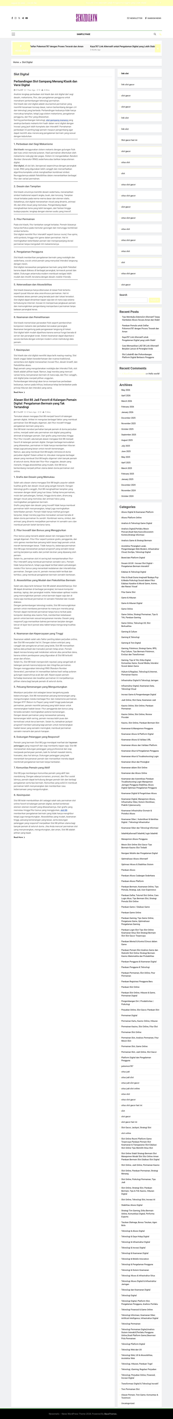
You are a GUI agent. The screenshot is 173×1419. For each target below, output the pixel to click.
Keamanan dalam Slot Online (134, 767)
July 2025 (125, 446)
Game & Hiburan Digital (131, 603)
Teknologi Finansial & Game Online (137, 1309)
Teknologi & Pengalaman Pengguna (137, 1264)
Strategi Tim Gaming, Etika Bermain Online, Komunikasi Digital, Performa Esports (137, 1213)
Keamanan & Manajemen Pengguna (137, 728)
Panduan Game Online (131, 912)
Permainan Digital (129, 1015)
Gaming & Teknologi (130, 637)
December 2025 (128, 418)
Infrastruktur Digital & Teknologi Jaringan (139, 680)
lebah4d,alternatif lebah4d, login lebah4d (139, 833)
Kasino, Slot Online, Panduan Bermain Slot (140, 723)
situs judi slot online (130, 1088)
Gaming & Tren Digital (131, 643)
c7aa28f (19, 90)
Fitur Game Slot (128, 592)
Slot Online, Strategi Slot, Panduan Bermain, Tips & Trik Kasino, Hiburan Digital (137, 1191)
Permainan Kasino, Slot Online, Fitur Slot (139, 1026)
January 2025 (127, 479)
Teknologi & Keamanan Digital (134, 1253)
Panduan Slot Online (130, 987)
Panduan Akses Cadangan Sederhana (138, 875)
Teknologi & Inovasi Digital (133, 1248)
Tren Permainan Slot (130, 1389)
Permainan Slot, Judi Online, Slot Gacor (139, 1052)
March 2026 (126, 401)
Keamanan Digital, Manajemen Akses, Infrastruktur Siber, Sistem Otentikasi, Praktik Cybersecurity (138, 802)
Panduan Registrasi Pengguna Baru (137, 981)
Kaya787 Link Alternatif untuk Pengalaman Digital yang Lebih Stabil (94, 46)
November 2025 (128, 423)
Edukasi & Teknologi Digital (133, 572)
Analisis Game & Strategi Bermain (136, 540)
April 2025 (125, 462)
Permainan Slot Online (131, 1032)
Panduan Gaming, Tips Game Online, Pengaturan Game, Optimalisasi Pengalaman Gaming (137, 921)
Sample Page (83, 34)
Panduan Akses (128, 870)
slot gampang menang (57, 120)
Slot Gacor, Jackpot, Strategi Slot (136, 1127)
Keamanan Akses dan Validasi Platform (139, 745)
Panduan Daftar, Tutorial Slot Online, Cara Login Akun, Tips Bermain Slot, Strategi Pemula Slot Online (139, 898)
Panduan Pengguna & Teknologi (135, 967)
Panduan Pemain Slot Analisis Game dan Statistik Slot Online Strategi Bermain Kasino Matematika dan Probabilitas (139, 953)
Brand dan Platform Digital (133, 557)
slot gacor (126, 95)
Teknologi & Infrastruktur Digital (135, 1242)
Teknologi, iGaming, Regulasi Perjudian (138, 1369)
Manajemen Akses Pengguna (134, 839)
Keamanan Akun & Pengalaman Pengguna (140, 751)
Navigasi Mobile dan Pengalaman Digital (139, 853)
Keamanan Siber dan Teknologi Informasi (139, 828)
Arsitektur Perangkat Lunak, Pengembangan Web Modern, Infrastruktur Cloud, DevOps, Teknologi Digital (140, 549)
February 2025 (127, 474)
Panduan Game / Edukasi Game (135, 907)
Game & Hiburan (128, 597)
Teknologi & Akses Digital (133, 1231)
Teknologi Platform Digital (133, 1344)
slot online (126, 1133)
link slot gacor (127, 84)
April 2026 (125, 395)
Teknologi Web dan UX (131, 1349)
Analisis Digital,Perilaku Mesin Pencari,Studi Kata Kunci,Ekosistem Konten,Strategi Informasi (137, 532)
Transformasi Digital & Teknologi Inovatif (139, 1383)
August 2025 (127, 440)
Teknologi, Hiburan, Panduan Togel (136, 1364)
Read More (18, 392)
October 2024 (127, 496)
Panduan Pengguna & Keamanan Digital (139, 961)
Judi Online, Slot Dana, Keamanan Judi (138, 700)
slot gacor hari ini (129, 1122)
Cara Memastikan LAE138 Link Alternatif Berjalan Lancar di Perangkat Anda (112, 3)
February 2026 (127, 407)
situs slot (125, 162)
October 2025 (127, 429)
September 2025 (128, 434)
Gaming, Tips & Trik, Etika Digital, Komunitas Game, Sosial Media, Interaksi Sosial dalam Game (139, 663)
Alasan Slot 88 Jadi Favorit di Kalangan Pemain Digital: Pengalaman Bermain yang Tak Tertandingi (45, 403)
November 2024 (128, 490)
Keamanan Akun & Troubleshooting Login (140, 756)
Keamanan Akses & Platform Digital (137, 734)
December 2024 (128, 485)
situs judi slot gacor (130, 1083)
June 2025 (126, 451)
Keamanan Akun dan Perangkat (135, 762)
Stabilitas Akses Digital (131, 1205)
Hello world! (154, 373)
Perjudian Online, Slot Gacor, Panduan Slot (140, 1010)
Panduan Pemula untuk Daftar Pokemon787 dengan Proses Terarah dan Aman (140, 328)
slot (123, 173)
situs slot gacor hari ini (131, 1105)
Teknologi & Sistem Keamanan (135, 1270)
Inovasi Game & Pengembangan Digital (138, 694)
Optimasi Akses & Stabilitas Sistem (137, 864)
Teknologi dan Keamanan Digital (135, 1290)
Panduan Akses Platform (132, 881)
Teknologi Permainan (130, 1324)
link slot (125, 118)
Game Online (127, 609)
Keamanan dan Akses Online (134, 773)
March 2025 (126, 468)
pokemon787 (127, 1066)
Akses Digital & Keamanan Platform (137, 512)
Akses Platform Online (131, 517)
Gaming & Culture (129, 631)
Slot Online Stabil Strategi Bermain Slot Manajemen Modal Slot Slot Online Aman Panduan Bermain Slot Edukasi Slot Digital (140, 1156)
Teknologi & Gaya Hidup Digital (135, 1236)
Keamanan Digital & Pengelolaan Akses (139, 793)
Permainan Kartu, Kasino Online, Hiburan (139, 1021)
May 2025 (125, 457)
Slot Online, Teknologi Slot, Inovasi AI (138, 1199)
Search (123, 294)
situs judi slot (127, 1077)
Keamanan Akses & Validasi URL (136, 739)
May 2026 (125, 390)
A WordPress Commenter (133, 373)
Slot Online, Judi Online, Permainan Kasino (140, 1165)
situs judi (125, 1072)
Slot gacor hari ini (129, 140)
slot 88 (64, 810)
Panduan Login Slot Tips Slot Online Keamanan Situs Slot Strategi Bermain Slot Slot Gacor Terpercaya (138, 933)
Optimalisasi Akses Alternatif (134, 859)
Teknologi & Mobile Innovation (135, 1259)
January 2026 (127, 412)
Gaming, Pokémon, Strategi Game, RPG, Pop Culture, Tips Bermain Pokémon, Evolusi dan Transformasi (139, 651)
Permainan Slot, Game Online (134, 1046)
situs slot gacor (128, 184)
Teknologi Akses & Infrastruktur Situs (138, 1275)
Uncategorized (127, 1403)
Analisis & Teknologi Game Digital (136, 523)
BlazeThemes (110, 1414)
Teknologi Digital (129, 1295)
